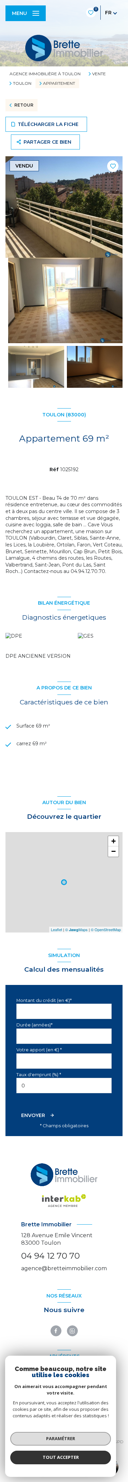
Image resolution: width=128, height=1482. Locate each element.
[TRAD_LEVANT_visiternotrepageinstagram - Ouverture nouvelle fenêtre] (72, 1330)
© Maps (76, 929)
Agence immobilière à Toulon (45, 73)
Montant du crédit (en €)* (44, 1000)
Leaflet (56, 929)
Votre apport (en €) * (39, 1049)
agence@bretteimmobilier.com (64, 1268)
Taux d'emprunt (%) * (38, 1074)
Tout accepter (61, 1457)
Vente (99, 74)
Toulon (22, 83)
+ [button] (113, 841)
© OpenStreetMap (106, 929)
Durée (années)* (34, 1024)
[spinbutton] (64, 1085)
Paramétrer (60, 1438)
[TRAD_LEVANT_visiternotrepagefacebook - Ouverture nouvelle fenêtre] (56, 1330)
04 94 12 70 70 (50, 1256)
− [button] (113, 851)
